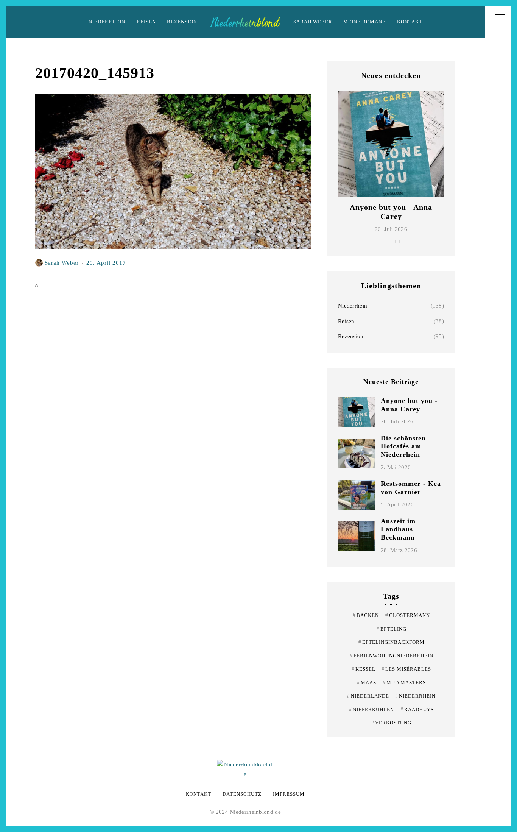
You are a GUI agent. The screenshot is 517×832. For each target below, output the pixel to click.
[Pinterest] (498, 397)
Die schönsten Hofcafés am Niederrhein (403, 446)
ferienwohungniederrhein (391, 656)
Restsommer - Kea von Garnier (411, 488)
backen (366, 615)
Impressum (289, 794)
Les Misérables (406, 669)
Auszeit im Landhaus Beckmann (398, 529)
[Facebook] (498, 425)
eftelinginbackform (391, 642)
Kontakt (409, 22)
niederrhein (415, 696)
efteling (391, 629)
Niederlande (368, 696)
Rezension (182, 22)
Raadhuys (417, 709)
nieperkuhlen (371, 709)
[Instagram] (498, 411)
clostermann (407, 615)
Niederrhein (107, 22)
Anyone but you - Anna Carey (409, 405)
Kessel (363, 669)
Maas (366, 682)
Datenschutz (242, 794)
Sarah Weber (312, 22)
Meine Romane (364, 22)
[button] (383, 241)
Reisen (146, 22)
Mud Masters (404, 682)
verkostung (391, 723)
